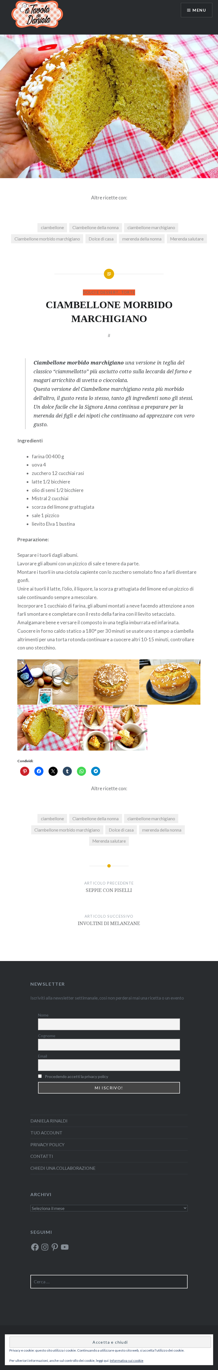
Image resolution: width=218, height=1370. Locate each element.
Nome (43, 1015)
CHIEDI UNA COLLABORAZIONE (62, 1168)
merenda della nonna (142, 238)
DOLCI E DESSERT (101, 292)
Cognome (46, 1035)
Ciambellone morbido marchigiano (47, 238)
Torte (128, 292)
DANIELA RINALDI (49, 1120)
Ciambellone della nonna (95, 227)
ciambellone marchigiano (151, 227)
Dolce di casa (101, 238)
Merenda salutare (187, 238)
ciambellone (52, 227)
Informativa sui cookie (126, 1360)
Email (42, 1056)
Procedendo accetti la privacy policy (76, 1076)
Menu (199, 10)
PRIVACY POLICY (47, 1144)
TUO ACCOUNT (46, 1132)
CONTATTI (41, 1156)
